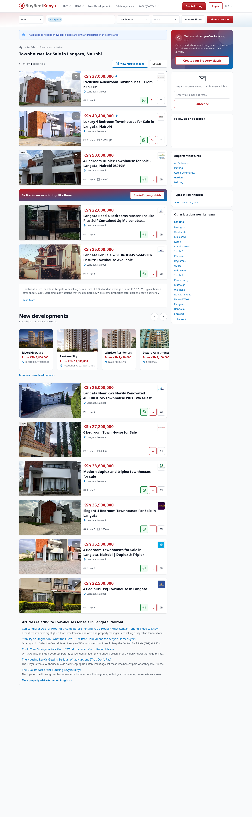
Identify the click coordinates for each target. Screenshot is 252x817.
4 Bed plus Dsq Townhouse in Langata (115, 589)
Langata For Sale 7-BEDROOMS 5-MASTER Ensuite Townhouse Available (117, 257)
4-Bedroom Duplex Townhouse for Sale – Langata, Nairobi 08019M (117, 163)
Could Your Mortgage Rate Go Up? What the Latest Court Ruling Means (68, 649)
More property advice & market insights (46, 680)
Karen (177, 241)
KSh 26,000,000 (98, 387)
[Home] (20, 47)
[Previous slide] (154, 316)
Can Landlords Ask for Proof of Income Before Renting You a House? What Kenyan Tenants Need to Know (90, 629)
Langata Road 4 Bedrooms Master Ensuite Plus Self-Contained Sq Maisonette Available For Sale (118, 220)
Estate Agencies (125, 6)
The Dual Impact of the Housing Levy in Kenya (51, 670)
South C (178, 251)
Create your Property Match (202, 60)
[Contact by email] (161, 100)
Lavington (179, 227)
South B (178, 275)
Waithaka (179, 289)
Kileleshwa (180, 236)
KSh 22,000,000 (98, 210)
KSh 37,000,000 (98, 76)
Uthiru (178, 265)
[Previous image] (24, 89)
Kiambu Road (182, 246)
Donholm (179, 309)
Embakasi (179, 313)
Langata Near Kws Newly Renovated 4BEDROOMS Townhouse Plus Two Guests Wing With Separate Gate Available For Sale (118, 400)
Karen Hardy (181, 280)
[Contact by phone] (152, 100)
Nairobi (59, 47)
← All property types (186, 202)
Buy (65, 6)
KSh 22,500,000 (98, 583)
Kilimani (179, 256)
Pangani (179, 304)
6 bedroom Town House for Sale (110, 432)
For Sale (31, 47)
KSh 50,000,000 (98, 155)
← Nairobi (180, 319)
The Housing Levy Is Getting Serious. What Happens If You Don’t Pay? (66, 659)
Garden (178, 177)
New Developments (99, 6)
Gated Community (184, 172)
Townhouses (46, 47)
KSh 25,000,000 (98, 249)
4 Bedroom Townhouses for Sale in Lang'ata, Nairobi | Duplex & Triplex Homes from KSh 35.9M (114, 554)
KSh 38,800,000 (98, 466)
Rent (78, 6)
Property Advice (147, 6)
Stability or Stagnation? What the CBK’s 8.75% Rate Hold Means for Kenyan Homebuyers (79, 639)
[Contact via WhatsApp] (144, 100)
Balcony (178, 182)
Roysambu (180, 260)
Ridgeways (180, 270)
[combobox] (88, 19)
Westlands (180, 232)
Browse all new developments (37, 375)
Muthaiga (179, 285)
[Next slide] (163, 316)
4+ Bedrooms (181, 163)
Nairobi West (181, 299)
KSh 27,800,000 (98, 426)
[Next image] (76, 89)
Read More (29, 300)
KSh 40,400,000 (98, 116)
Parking (178, 168)
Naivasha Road (182, 294)
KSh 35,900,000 (98, 505)
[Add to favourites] (76, 76)
